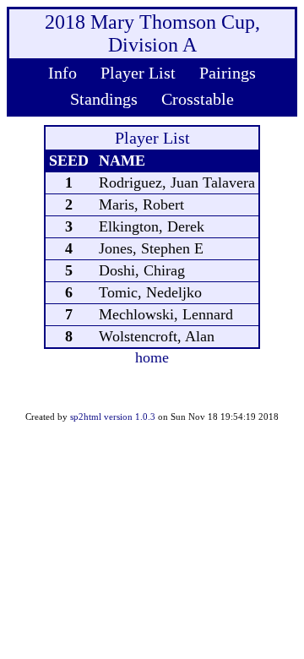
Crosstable (197, 99)
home (152, 357)
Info (62, 72)
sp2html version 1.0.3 (112, 416)
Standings (104, 99)
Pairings (227, 72)
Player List (138, 72)
